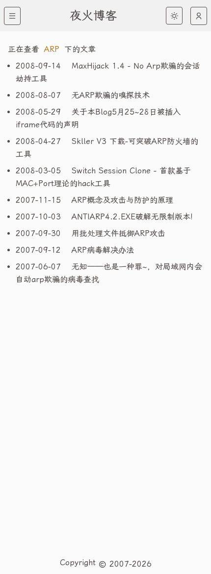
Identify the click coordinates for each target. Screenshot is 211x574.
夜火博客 (93, 16)
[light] (174, 15)
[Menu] (12, 16)
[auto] (198, 16)
